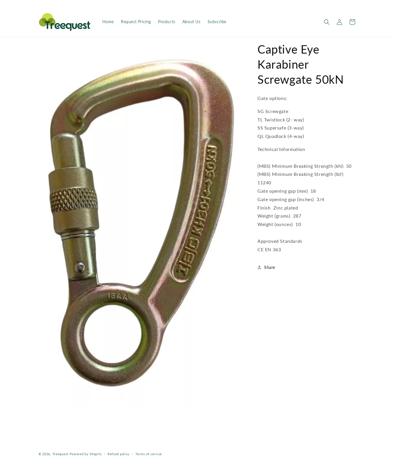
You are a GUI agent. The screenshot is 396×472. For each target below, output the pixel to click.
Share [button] (269, 267)
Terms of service (148, 454)
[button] (326, 22)
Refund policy (119, 454)
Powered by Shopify (86, 454)
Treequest (60, 454)
